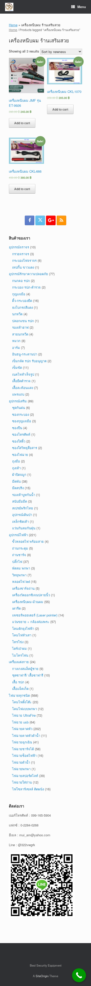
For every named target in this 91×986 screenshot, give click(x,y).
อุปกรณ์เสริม (18, 401)
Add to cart (22, 123)
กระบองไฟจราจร (24, 260)
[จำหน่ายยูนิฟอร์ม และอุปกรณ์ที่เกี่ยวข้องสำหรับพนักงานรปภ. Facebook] (29, 220)
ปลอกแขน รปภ (23, 320)
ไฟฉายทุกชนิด (19, 695)
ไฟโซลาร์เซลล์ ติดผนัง (28, 789)
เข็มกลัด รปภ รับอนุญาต (29, 360)
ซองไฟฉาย (20, 454)
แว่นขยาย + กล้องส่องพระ (30, 621)
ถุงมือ (16, 461)
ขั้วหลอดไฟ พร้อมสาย (28, 541)
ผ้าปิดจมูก (19, 474)
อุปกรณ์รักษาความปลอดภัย (28, 273)
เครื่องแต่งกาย (19, 661)
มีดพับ (16, 481)
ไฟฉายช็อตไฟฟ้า (24, 755)
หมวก (16, 340)
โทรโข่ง (18, 641)
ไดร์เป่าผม (19, 648)
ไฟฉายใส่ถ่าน (22, 782)
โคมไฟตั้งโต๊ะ (22, 701)
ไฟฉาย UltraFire (24, 715)
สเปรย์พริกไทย (22, 508)
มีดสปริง (18, 487)
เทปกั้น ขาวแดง (23, 267)
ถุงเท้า (16, 467)
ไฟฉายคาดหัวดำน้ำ (26, 735)
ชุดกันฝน (18, 407)
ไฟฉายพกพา (21, 768)
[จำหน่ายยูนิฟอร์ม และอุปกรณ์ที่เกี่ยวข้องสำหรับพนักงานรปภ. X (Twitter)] (40, 220)
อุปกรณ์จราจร (19, 247)
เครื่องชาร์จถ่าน (23, 588)
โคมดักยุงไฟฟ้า (23, 628)
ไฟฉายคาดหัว (22, 728)
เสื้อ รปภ (18, 682)
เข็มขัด (17, 367)
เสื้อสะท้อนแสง (22, 387)
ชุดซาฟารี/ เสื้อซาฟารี (27, 675)
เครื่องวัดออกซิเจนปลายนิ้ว (31, 594)
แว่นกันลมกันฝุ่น (23, 528)
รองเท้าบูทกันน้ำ (23, 494)
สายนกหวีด (20, 334)
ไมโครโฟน (20, 655)
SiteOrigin (42, 976)
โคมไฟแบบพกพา (24, 708)
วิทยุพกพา (19, 575)
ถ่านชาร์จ (19, 554)
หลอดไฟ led (21, 581)
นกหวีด (17, 314)
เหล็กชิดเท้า (20, 521)
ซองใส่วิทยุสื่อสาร (24, 447)
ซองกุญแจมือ (21, 421)
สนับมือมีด (19, 501)
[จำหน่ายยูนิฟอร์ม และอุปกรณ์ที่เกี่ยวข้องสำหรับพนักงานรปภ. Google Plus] (51, 220)
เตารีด (16, 608)
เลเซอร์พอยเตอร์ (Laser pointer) (34, 615)
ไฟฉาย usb (20, 722)
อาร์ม (16, 347)
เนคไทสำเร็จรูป (23, 374)
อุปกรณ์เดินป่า (22, 514)
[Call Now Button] (79, 975)
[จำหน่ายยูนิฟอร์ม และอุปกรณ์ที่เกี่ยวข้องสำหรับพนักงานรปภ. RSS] (61, 220)
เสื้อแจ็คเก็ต (20, 688)
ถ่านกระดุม (20, 548)
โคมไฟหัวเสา (21, 635)
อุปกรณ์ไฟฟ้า (18, 534)
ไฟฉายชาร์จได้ (23, 748)
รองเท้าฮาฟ (20, 327)
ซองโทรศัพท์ (21, 434)
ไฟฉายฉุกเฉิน (22, 742)
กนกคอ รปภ (21, 280)
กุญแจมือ (18, 294)
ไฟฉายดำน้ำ (21, 762)
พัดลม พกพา (21, 568)
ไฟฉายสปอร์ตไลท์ (25, 775)
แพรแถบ (18, 394)
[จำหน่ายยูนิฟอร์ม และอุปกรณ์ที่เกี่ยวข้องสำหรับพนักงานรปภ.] (9, 7)
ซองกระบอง (20, 414)
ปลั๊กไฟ (17, 561)
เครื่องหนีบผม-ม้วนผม (27, 601)
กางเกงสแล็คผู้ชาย (25, 668)
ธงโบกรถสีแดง (22, 307)
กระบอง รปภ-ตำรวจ (26, 287)
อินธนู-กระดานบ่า (24, 354)
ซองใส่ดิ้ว (18, 441)
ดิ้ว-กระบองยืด (22, 300)
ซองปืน (17, 427)
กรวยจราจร (20, 253)
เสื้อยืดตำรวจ (21, 380)
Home (13, 24)
